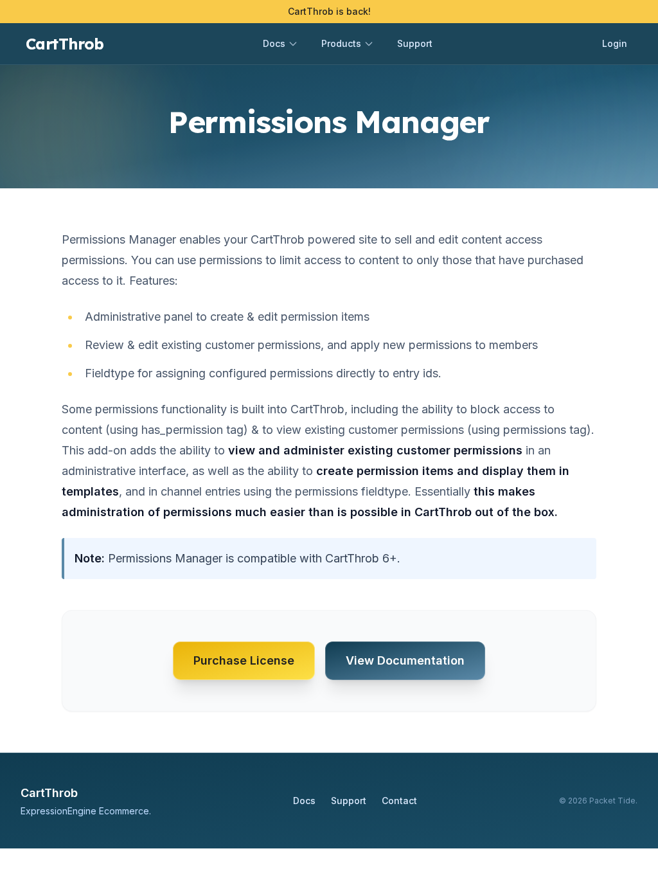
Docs (304, 800)
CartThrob (65, 43)
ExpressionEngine (58, 810)
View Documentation (405, 660)
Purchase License (243, 660)
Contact (399, 800)
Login (614, 43)
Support (414, 43)
